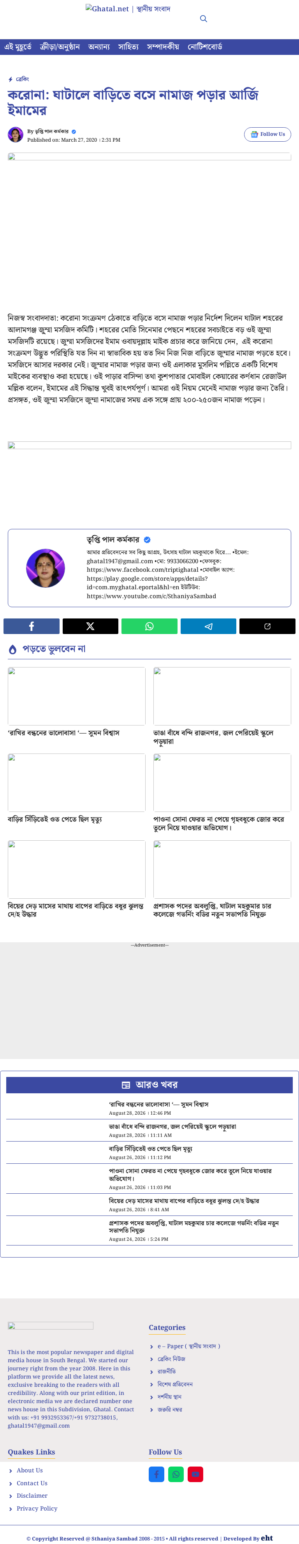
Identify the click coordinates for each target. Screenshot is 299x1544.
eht (267, 1538)
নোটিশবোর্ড (205, 47)
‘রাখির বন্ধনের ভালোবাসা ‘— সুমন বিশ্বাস (64, 733)
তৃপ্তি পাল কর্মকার (52, 132)
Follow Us (272, 134)
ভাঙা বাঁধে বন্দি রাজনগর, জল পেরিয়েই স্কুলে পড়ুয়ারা (213, 737)
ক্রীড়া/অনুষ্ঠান (60, 47)
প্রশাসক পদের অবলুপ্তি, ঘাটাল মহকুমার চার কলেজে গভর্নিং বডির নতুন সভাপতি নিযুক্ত (212, 910)
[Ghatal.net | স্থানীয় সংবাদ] (136, 19)
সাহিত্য (128, 47)
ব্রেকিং (22, 79)
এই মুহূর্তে (18, 47)
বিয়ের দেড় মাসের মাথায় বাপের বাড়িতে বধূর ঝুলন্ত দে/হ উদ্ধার (75, 910)
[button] (203, 19)
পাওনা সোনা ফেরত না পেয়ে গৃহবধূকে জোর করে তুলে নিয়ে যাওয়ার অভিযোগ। (218, 824)
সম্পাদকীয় (163, 47)
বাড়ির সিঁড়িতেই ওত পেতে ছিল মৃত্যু (55, 819)
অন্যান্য (99, 47)
